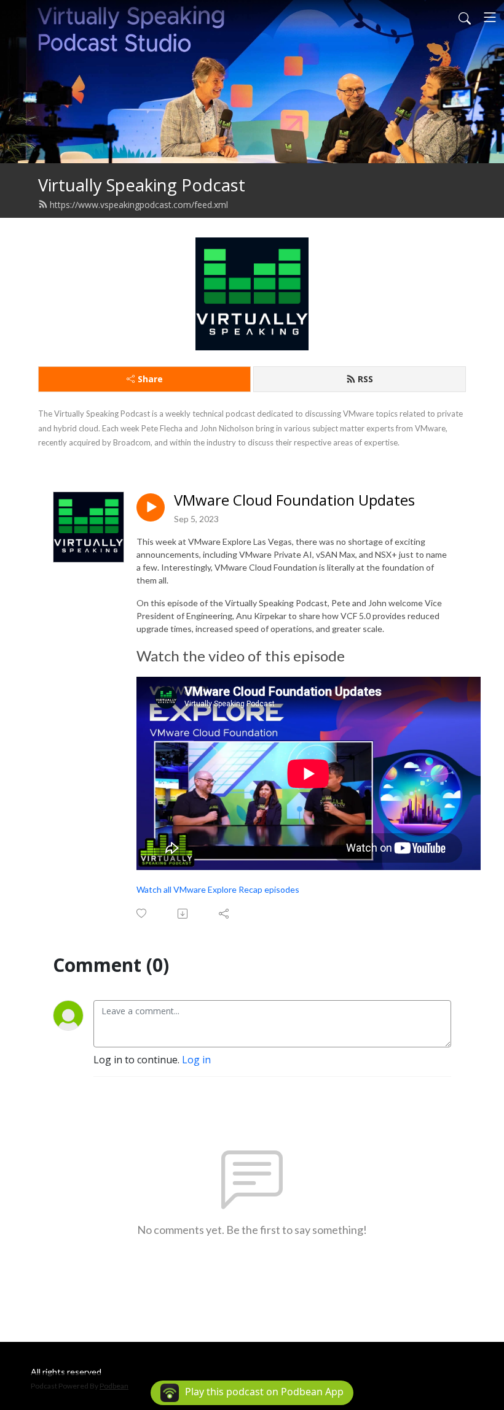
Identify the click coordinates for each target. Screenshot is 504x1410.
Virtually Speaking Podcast (141, 185)
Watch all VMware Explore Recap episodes (217, 889)
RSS (365, 379)
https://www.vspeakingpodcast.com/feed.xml (139, 204)
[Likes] (142, 913)
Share (150, 379)
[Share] (225, 913)
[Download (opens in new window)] (183, 913)
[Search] (465, 17)
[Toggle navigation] (490, 17)
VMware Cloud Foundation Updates (294, 500)
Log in (196, 1059)
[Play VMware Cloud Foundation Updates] (150, 507)
